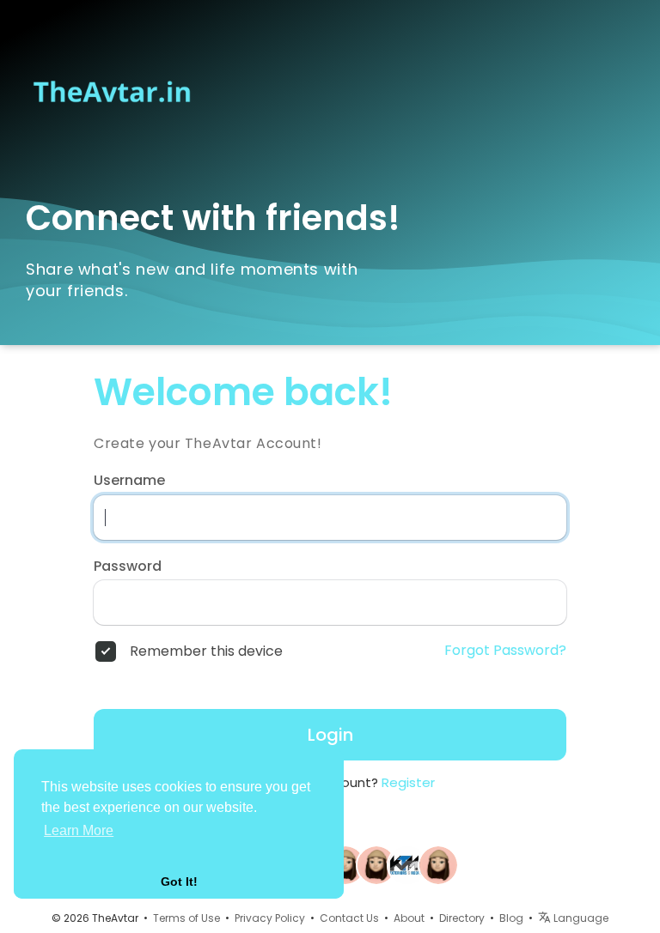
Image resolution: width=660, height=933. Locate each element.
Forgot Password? (505, 650)
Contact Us (349, 918)
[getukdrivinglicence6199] (438, 863)
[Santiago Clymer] (376, 863)
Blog (511, 918)
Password (128, 566)
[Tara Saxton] (407, 863)
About (409, 918)
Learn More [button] (78, 830)
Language (579, 918)
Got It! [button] (179, 881)
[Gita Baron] (345, 863)
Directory (462, 918)
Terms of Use (186, 918)
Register (408, 782)
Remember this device (206, 651)
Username (129, 480)
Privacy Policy (270, 918)
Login (330, 735)
